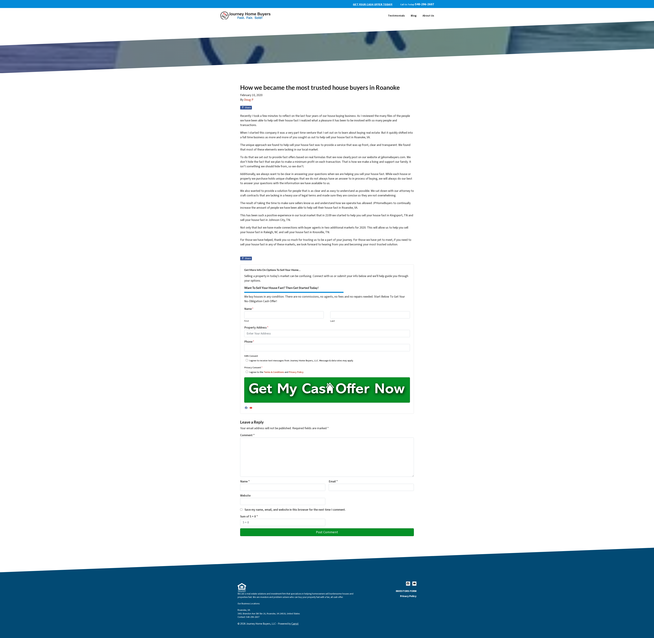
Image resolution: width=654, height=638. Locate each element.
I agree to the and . (276, 372)
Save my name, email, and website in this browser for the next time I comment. (295, 510)
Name (248, 309)
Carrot (295, 624)
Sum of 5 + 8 (249, 516)
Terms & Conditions (274, 372)
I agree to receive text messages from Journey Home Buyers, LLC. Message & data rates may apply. (301, 360)
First (246, 321)
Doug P (248, 100)
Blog (414, 16)
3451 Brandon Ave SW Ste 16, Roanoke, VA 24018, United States (269, 613)
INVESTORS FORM (406, 591)
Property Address (256, 327)
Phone (249, 342)
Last (332, 321)
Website (245, 495)
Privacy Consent (253, 367)
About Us (428, 16)
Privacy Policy (296, 372)
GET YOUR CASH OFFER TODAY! (372, 4)
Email (333, 481)
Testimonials (396, 16)
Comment (247, 435)
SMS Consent (251, 356)
